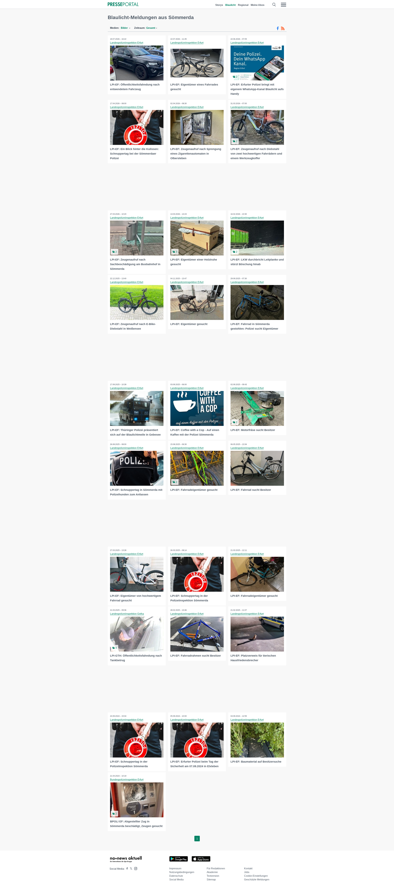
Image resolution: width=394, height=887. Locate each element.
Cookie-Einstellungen (256, 876)
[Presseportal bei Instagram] (134, 868)
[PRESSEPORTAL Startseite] (123, 4)
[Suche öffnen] (274, 4)
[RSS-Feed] (283, 28)
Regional (243, 5)
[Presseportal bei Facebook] (126, 868)
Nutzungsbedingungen (181, 872)
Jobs (246, 872)
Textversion (213, 876)
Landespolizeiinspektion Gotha (127, 613)
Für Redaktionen (216, 868)
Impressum (175, 868)
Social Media (176, 879)
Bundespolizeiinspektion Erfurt (126, 779)
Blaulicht (230, 5)
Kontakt (248, 868)
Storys (219, 5)
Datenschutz (176, 876)
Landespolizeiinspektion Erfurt (126, 42)
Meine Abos (257, 5)
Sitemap (211, 879)
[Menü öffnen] (283, 4)
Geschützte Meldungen (256, 879)
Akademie (212, 872)
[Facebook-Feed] (278, 28)
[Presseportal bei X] (130, 868)
